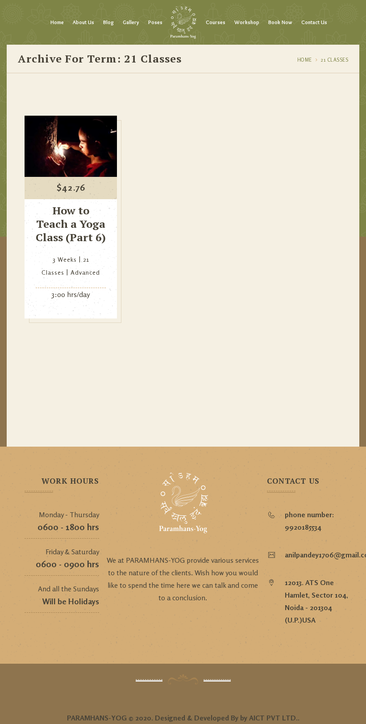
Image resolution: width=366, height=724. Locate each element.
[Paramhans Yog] (183, 22)
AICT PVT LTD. (273, 717)
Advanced (85, 272)
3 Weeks (65, 259)
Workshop (246, 22)
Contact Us (314, 22)
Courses (215, 22)
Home (57, 22)
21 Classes (334, 60)
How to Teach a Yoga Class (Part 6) (71, 223)
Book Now (280, 22)
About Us (83, 22)
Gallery (131, 22)
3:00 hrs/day (71, 294)
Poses (155, 22)
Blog (108, 22)
